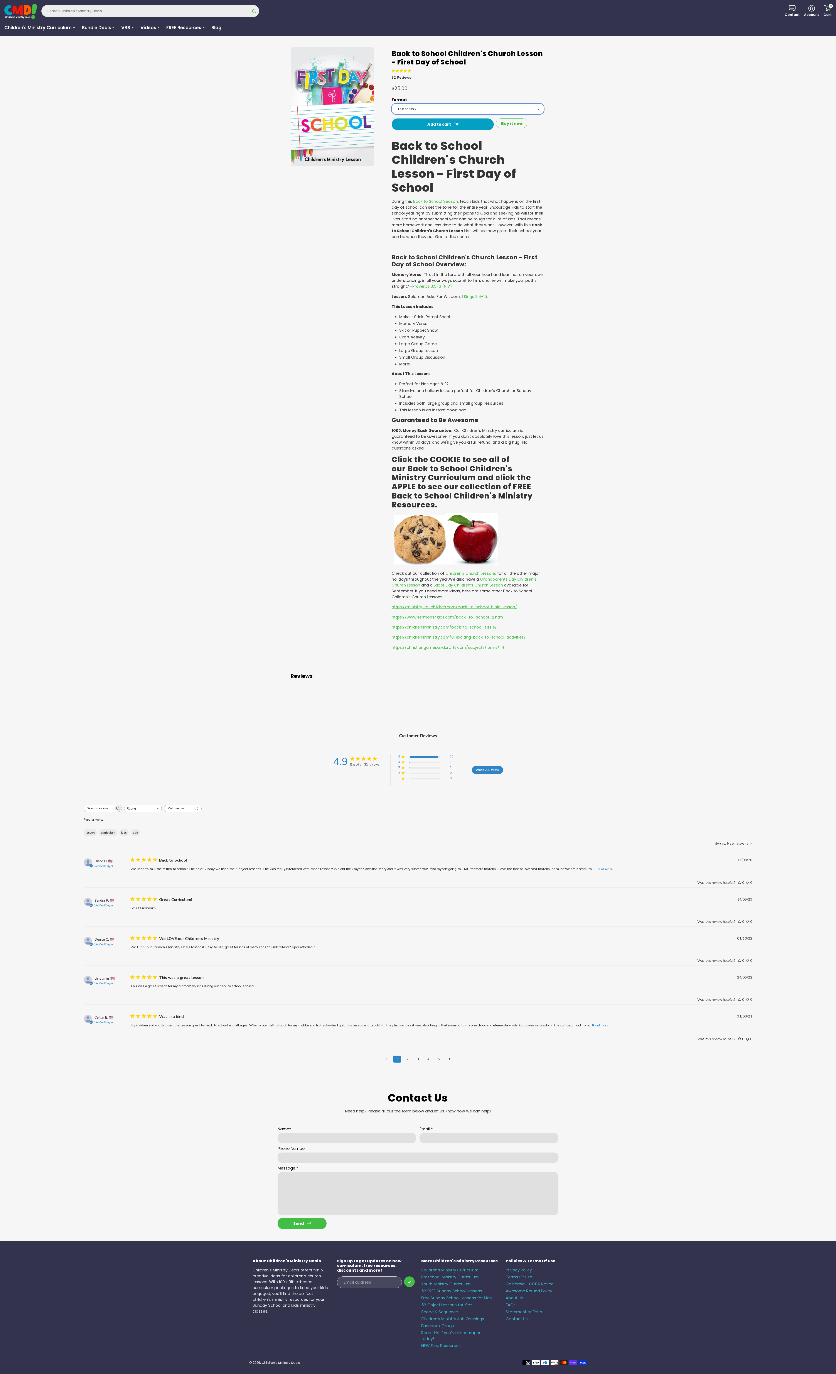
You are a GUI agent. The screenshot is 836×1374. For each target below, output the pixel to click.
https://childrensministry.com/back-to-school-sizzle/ (444, 627)
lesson (90, 833)
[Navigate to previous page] (387, 1059)
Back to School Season (435, 201)
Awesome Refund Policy (529, 1291)
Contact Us (517, 1319)
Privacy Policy (519, 1270)
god (135, 833)
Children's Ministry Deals (281, 1362)
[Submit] (409, 1281)
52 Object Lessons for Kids (446, 1305)
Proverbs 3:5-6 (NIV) (432, 286)
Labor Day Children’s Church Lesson (468, 585)
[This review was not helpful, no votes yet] (747, 882)
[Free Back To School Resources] (420, 563)
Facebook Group (437, 1325)
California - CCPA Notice (529, 1284)
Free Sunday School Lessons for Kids (456, 1298)
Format (399, 99)
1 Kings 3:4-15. (475, 296)
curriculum (108, 833)
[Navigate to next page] (449, 1059)
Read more (605, 869)
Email (426, 1129)
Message (288, 1168)
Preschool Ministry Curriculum (450, 1277)
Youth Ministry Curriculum (446, 1284)
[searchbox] (99, 808)
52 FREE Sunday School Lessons (451, 1291)
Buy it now (512, 123)
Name (284, 1129)
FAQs (511, 1305)
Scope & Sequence (439, 1312)
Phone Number (292, 1148)
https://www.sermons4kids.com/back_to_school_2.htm (447, 617)
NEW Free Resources (441, 1345)
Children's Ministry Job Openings (452, 1319)
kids (124, 833)
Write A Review (487, 770)
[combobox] (143, 808)
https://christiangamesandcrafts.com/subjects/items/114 (448, 647)
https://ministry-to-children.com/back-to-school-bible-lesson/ (454, 607)
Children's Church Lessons (470, 573)
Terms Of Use (519, 1277)
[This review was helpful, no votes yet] (739, 882)
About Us (514, 1298)
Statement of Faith (524, 1312)
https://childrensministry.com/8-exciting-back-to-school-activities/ (459, 637)
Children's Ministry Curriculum (450, 1270)
